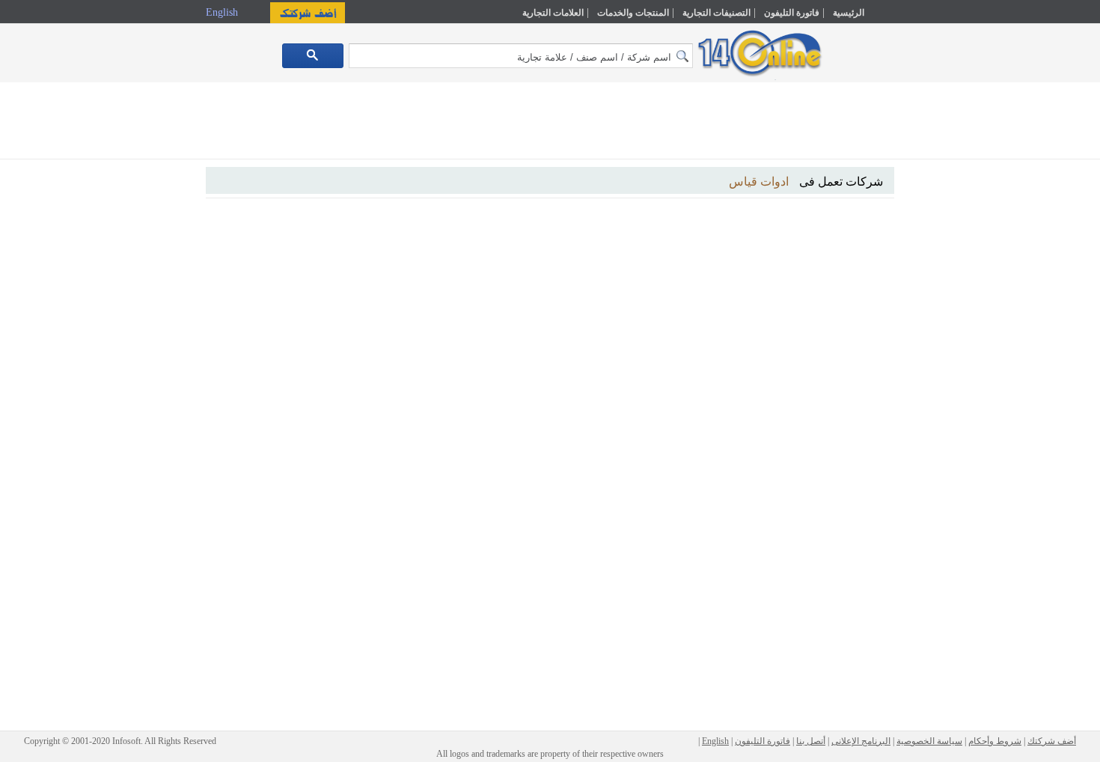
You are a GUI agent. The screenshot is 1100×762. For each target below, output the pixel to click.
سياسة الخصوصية (929, 741)
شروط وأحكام (994, 741)
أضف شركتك (1051, 741)
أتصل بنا (810, 741)
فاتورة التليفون (791, 12)
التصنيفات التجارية (716, 12)
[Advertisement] (959, 319)
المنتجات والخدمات (633, 12)
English (223, 12)
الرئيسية (848, 12)
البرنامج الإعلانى (860, 741)
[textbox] (521, 55)
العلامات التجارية (553, 12)
